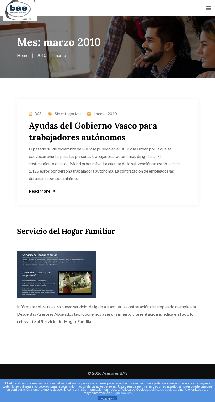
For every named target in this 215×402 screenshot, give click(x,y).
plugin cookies (121, 393)
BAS (38, 113)
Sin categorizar (68, 113)
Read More (39, 190)
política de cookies (162, 389)
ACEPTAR (107, 398)
